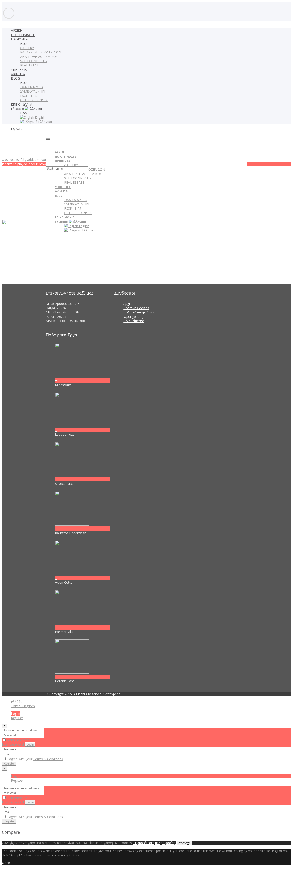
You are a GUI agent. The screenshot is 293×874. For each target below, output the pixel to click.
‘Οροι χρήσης (133, 316)
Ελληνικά (44, 122)
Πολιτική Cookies (136, 308)
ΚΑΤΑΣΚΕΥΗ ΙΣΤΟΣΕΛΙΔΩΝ (40, 52)
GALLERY (27, 48)
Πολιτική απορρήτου (138, 312)
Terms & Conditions (48, 759)
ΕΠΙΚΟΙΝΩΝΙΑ (21, 104)
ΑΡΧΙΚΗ (16, 30)
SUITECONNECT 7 (33, 61)
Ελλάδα (16, 701)
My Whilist (18, 129)
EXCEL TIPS (28, 95)
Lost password (13, 744)
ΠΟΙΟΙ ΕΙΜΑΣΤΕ (23, 35)
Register (17, 718)
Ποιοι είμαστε (133, 321)
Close (6, 863)
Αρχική (128, 303)
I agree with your (34, 759)
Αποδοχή (184, 843)
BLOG (15, 78)
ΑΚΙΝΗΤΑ (18, 74)
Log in (15, 713)
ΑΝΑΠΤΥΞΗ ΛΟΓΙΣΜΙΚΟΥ (39, 56)
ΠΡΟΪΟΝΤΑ (19, 39)
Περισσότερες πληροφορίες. (154, 843)
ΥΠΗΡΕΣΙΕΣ (19, 69)
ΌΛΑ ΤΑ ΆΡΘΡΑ (31, 87)
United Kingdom (23, 706)
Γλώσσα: (18, 108)
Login (30, 744)
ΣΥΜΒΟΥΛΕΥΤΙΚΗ (33, 91)
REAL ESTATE (30, 65)
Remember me (18, 740)
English (39, 117)
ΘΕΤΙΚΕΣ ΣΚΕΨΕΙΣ (34, 100)
